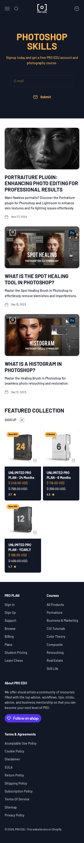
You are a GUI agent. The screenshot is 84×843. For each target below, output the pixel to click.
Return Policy (14, 775)
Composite (55, 645)
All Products (55, 605)
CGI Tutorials (56, 629)
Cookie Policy (14, 751)
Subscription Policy (19, 791)
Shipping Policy (16, 783)
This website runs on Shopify (44, 829)
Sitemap (11, 807)
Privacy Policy (14, 815)
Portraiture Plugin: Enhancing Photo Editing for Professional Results (41, 183)
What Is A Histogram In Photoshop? (33, 367)
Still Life (52, 669)
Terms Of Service (17, 799)
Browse (10, 629)
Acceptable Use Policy (21, 743)
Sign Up (10, 613)
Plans (8, 645)
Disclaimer (12, 759)
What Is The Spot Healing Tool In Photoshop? (36, 279)
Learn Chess (14, 660)
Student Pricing (16, 653)
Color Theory (56, 636)
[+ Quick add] (35, 460)
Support (10, 620)
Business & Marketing (62, 620)
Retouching (55, 653)
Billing (9, 636)
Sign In (10, 605)
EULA (9, 767)
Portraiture (55, 613)
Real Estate (55, 660)
